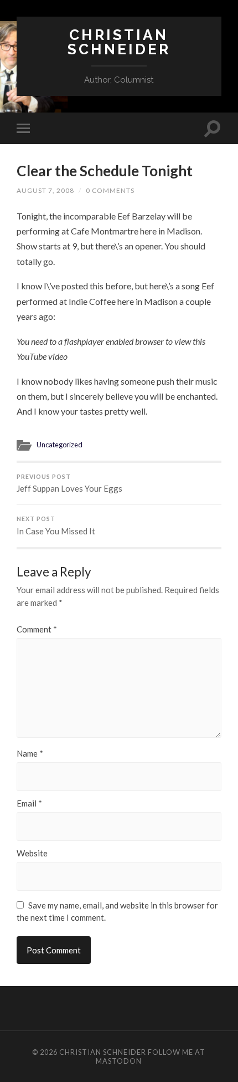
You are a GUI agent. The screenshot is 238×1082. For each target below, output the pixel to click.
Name (30, 753)
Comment (37, 629)
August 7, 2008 (45, 190)
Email (29, 803)
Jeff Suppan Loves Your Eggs (69, 483)
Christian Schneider (119, 42)
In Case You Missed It (56, 526)
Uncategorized (59, 444)
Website (32, 853)
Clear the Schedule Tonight (105, 171)
